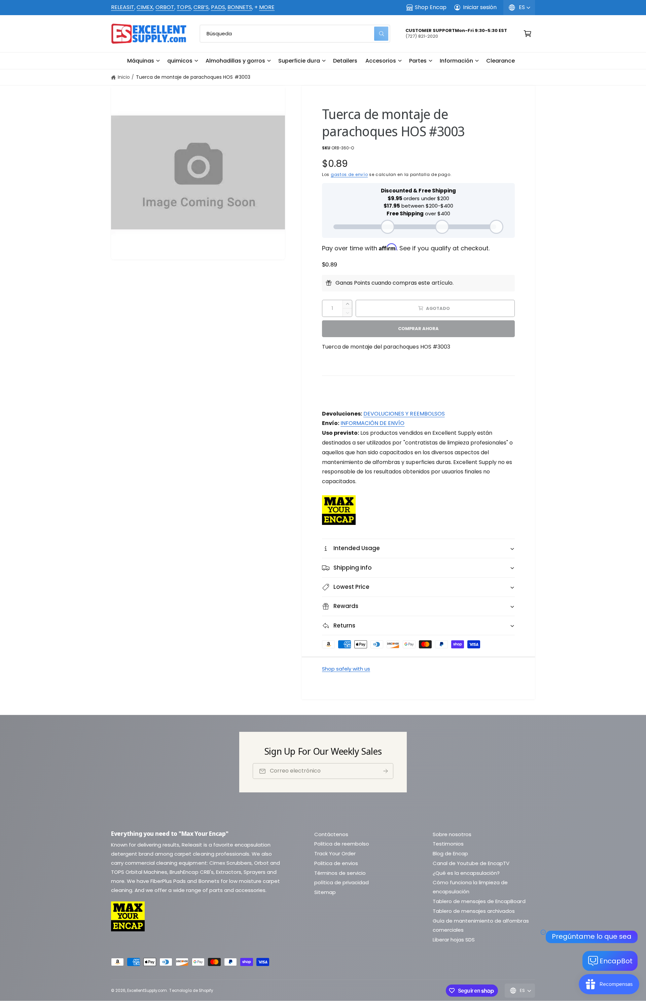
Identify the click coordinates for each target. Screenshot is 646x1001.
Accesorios (380, 61)
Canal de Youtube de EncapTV (471, 863)
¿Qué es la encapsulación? (466, 873)
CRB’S (201, 7)
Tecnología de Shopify (191, 990)
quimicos (179, 61)
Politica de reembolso (341, 843)
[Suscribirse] (385, 771)
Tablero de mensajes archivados (474, 911)
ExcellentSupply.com (147, 990)
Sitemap (325, 892)
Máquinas (140, 61)
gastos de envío (349, 174)
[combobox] (295, 33)
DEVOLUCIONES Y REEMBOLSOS (403, 414)
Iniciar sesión (480, 7)
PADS (218, 7)
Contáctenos (331, 834)
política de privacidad (341, 882)
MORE (267, 7)
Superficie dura (299, 61)
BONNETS (239, 7)
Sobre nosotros (452, 834)
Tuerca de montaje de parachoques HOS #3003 (193, 77)
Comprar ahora (418, 328)
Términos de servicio (340, 873)
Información (456, 61)
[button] (143, 60)
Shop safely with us (346, 668)
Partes (418, 61)
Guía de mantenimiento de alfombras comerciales (481, 925)
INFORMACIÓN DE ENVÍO (372, 423)
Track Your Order (335, 853)
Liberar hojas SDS (454, 939)
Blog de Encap (450, 853)
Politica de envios (336, 863)
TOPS (184, 7)
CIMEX (145, 7)
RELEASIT (122, 7)
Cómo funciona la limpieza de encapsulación (470, 887)
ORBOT (164, 7)
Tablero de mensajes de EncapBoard (479, 901)
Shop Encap (430, 7)
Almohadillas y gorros (235, 61)
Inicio (124, 77)
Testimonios (448, 843)
